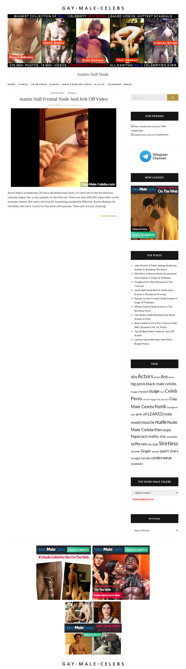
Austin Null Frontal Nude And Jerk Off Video (63, 99)
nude (161, 422)
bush (162, 392)
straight (136, 458)
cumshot (146, 399)
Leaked (55, 84)
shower (135, 451)
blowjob (144, 391)
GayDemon (162, 134)
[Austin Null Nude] (64, 147)
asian (157, 377)
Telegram (114, 84)
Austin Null (58, 93)
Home (11, 84)
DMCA (128, 84)
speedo (155, 451)
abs (134, 376)
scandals (172, 436)
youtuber (137, 464)
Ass (164, 376)
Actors (145, 376)
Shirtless (168, 443)
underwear (161, 457)
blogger (134, 391)
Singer (146, 451)
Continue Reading (109, 216)
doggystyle (155, 399)
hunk (160, 406)
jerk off (141, 414)
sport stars (169, 450)
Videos (23, 84)
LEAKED (155, 413)
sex (144, 443)
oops (167, 429)
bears (171, 377)
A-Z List (99, 84)
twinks (146, 458)
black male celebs (161, 383)
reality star (157, 436)
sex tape (152, 444)
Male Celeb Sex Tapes (77, 84)
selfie (135, 443)
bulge (154, 391)
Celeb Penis (39, 84)
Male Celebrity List (143, 499)
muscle (148, 422)
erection (165, 399)
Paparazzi (139, 436)
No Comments (71, 105)
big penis (138, 383)
